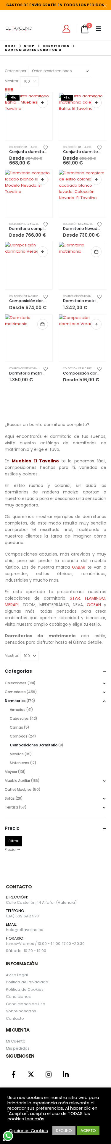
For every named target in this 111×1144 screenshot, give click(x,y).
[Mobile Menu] (100, 29)
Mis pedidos (18, 1048)
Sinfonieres (19, 762)
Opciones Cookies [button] (28, 1130)
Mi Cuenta (15, 1041)
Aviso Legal (17, 975)
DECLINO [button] (64, 1130)
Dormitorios (15, 700)
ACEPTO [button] (88, 1130)
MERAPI (12, 605)
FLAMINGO (95, 598)
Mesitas (16, 753)
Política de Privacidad (27, 982)
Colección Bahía (20, 147)
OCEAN (94, 605)
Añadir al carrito (96, 251)
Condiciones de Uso (25, 1004)
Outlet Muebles (18, 789)
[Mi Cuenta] (66, 29)
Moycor (11, 771)
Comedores (15, 691)
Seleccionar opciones (42, 102)
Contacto (15, 1018)
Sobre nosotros (21, 1011)
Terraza (11, 807)
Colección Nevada (22, 224)
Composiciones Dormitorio (81, 296)
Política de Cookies (25, 989)
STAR (75, 598)
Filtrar (13, 840)
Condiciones (18, 996)
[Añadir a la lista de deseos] (45, 147)
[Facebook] (14, 1074)
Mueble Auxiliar (17, 780)
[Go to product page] (28, 193)
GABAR (78, 567)
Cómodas (18, 736)
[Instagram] (48, 1074)
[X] (31, 1074)
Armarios (17, 709)
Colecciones (15, 682)
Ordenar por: (16, 70)
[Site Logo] (19, 29)
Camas (16, 727)
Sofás (10, 798)
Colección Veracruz (23, 296)
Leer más (34, 1119)
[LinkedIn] (66, 1074)
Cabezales (19, 718)
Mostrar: (12, 80)
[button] (7, 89)
